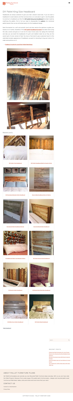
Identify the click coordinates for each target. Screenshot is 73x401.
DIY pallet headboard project (33, 29)
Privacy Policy (7, 389)
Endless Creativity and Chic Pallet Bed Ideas (19, 44)
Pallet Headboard (7, 328)
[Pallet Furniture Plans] (10, 4)
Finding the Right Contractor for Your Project (59, 352)
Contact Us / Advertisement (10, 386)
